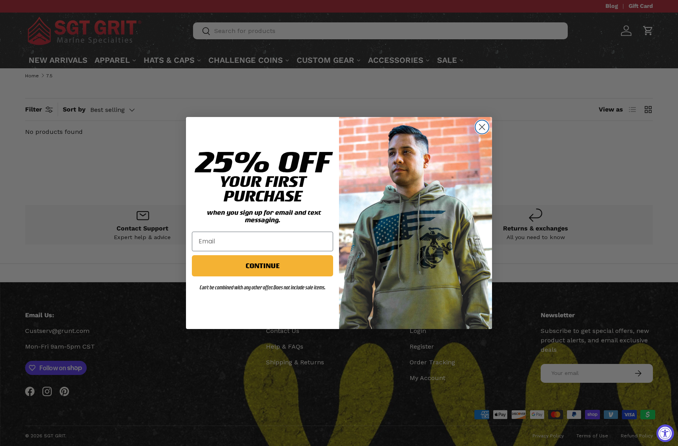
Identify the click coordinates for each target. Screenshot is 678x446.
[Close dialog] (482, 127)
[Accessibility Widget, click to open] (665, 433)
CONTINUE (262, 265)
